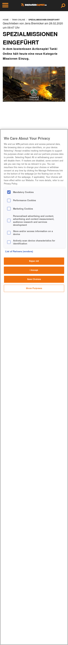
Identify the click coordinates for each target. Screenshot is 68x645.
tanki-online (18, 19)
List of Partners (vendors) (19, 251)
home (6, 19)
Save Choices (34, 279)
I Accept (34, 270)
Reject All (34, 261)
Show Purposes (34, 288)
